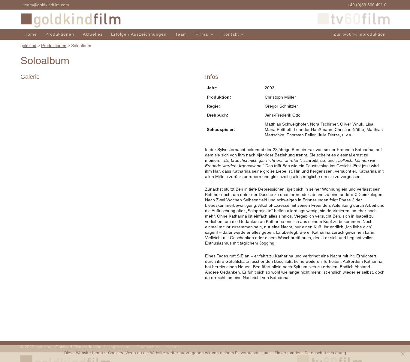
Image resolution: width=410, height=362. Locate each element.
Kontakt (230, 34)
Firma (201, 34)
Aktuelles (93, 34)
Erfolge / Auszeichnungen (139, 34)
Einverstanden (288, 352)
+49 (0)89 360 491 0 (367, 4)
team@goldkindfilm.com (46, 4)
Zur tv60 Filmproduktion (359, 34)
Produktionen (59, 34)
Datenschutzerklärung (325, 352)
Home (30, 34)
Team (181, 34)
